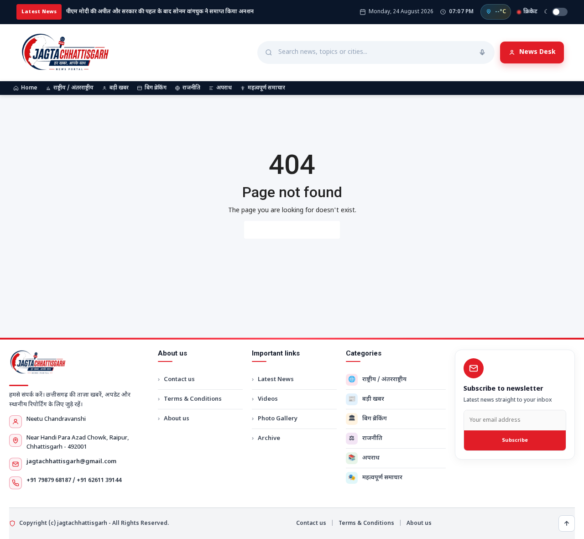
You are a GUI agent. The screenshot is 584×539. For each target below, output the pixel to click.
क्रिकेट (530, 12)
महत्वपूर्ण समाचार (266, 88)
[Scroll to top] (566, 523)
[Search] (482, 52)
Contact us (179, 379)
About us (176, 419)
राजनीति (191, 88)
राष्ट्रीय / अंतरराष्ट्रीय (73, 88)
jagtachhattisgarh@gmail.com (71, 462)
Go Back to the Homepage (292, 229)
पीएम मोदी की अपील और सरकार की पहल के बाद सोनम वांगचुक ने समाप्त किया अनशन (160, 12)
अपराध (224, 88)
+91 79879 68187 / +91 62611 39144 (73, 480)
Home (29, 88)
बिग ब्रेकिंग (156, 88)
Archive (269, 438)
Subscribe (515, 440)
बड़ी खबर (119, 88)
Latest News (276, 379)
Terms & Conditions (193, 399)
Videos (268, 399)
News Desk (537, 52)
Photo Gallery (277, 419)
